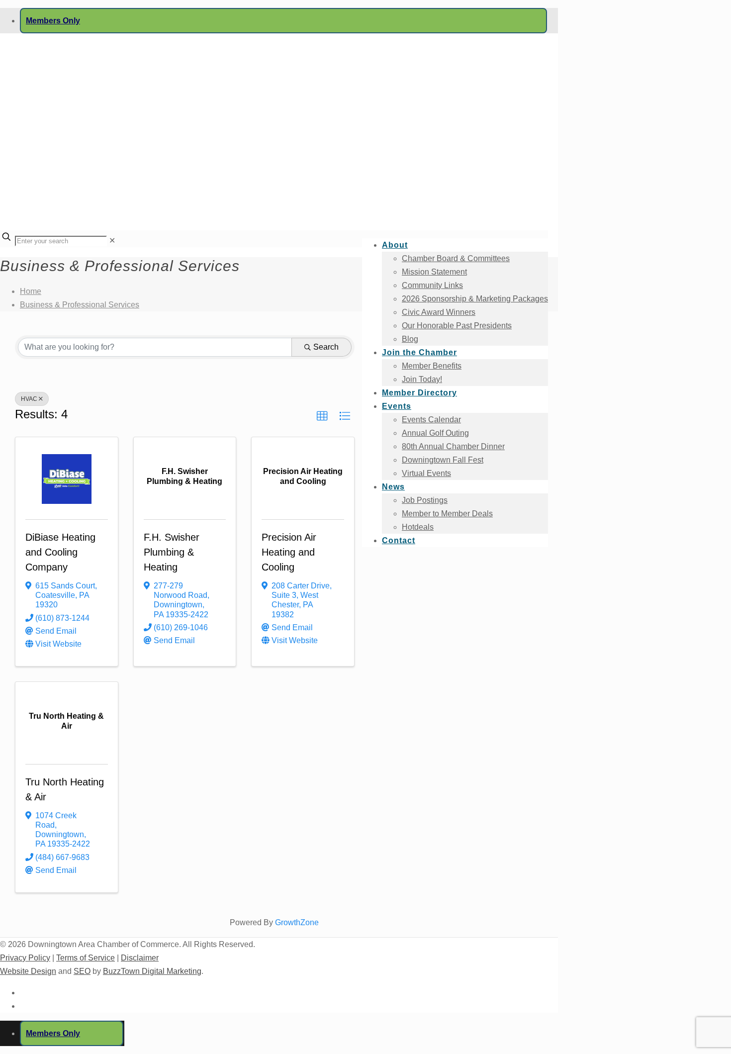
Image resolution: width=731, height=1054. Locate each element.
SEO (82, 971)
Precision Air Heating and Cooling (289, 552)
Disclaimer (140, 958)
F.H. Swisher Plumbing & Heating (171, 552)
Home (30, 291)
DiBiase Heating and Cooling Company (60, 552)
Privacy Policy (25, 958)
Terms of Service (85, 958)
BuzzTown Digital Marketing (152, 971)
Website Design (28, 971)
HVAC (29, 398)
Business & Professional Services (79, 304)
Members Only (53, 20)
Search (326, 347)
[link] (112, 240)
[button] (322, 416)
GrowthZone (297, 922)
